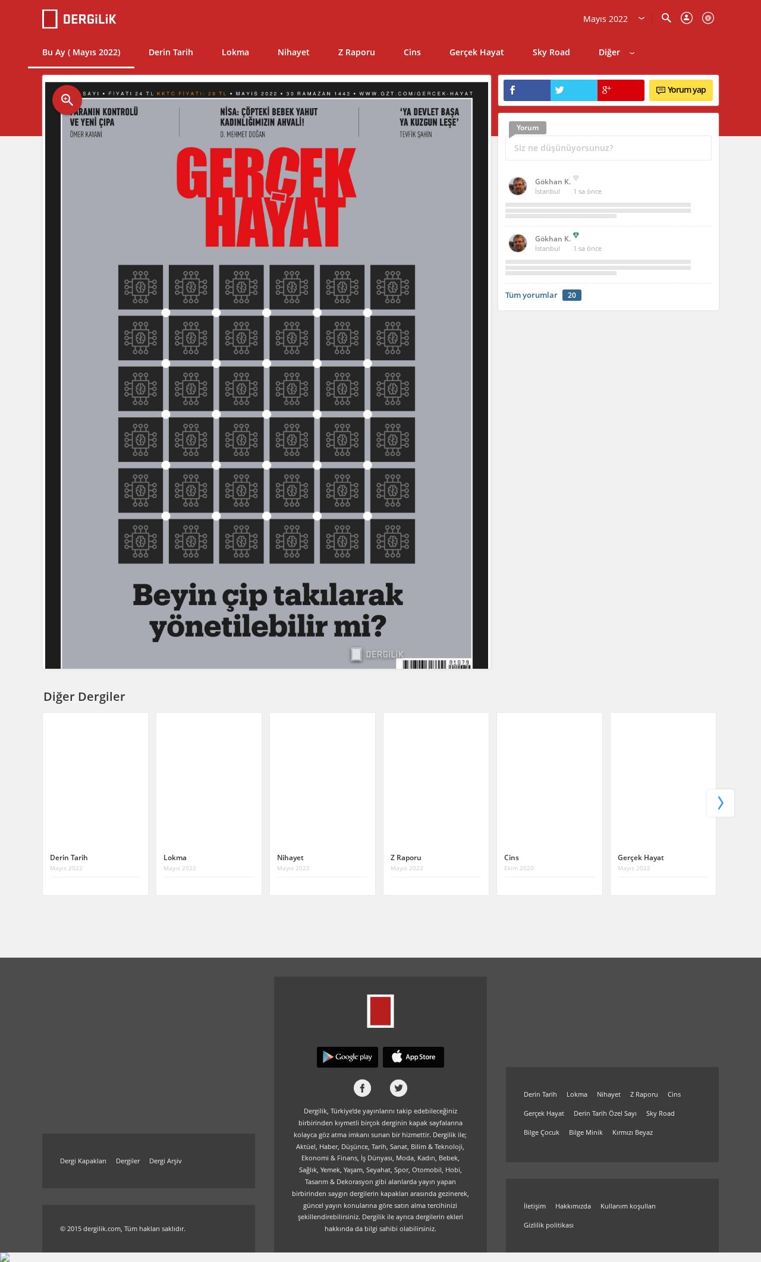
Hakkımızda (573, 1205)
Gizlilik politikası (549, 1224)
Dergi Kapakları (83, 1160)
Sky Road (551, 52)
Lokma (235, 52)
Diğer (609, 52)
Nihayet (294, 52)
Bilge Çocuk (541, 1132)
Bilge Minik (586, 1132)
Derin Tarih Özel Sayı (605, 1113)
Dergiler (128, 1160)
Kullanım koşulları (628, 1205)
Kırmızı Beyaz (632, 1132)
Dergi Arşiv (165, 1160)
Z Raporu (356, 52)
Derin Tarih (171, 52)
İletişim (535, 1205)
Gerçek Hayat (476, 52)
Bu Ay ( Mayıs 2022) (81, 52)
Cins (412, 52)
